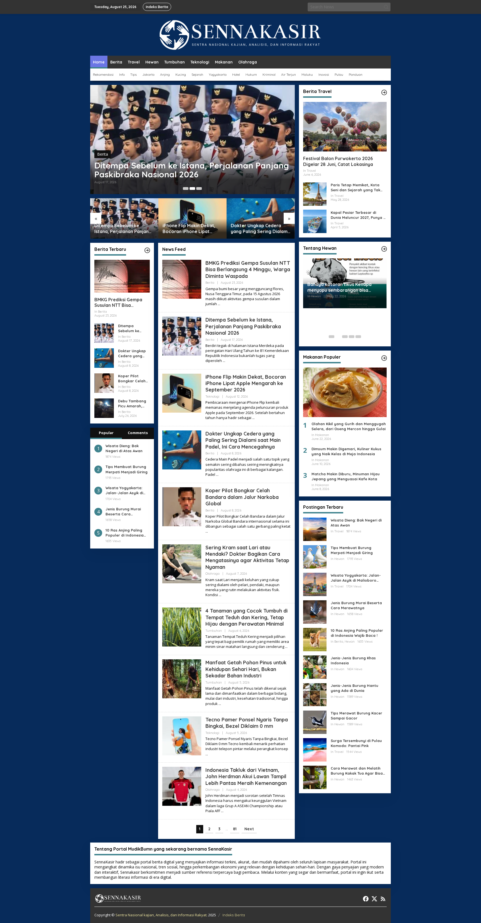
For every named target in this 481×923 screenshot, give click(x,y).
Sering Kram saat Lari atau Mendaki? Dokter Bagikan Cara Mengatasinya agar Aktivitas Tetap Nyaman (247, 557)
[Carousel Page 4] (351, 336)
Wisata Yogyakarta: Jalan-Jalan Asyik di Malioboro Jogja (124, 490)
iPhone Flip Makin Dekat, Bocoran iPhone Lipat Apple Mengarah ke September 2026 (189, 228)
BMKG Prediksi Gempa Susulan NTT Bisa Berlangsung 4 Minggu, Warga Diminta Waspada (121, 303)
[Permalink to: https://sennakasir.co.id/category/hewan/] (384, 249)
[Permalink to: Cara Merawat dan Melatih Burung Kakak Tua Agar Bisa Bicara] (315, 777)
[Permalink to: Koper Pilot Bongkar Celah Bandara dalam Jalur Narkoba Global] (104, 382)
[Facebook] (365, 898)
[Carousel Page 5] (358, 336)
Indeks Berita (233, 915)
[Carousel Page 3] (199, 188)
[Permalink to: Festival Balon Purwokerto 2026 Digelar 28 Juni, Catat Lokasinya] (345, 126)
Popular (106, 432)
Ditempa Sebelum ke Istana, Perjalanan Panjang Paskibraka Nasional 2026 (191, 170)
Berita (102, 154)
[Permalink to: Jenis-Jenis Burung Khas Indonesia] (315, 666)
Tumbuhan (213, 631)
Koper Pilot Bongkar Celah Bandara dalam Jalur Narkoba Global (133, 378)
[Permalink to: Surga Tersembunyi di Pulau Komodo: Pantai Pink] (315, 749)
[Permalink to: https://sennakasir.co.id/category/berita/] (147, 250)
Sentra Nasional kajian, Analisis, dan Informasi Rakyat (161, 914)
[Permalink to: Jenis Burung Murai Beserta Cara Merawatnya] (315, 611)
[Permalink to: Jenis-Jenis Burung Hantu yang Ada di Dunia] (315, 694)
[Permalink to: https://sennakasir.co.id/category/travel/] (384, 92)
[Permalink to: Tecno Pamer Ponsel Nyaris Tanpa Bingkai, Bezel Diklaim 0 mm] (181, 735)
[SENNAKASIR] (240, 34)
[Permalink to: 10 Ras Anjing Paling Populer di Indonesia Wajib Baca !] (315, 639)
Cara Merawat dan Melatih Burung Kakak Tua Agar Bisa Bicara (357, 771)
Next (249, 828)
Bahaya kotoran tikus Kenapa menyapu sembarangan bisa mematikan (339, 287)
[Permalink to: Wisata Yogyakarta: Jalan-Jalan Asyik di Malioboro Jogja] (315, 584)
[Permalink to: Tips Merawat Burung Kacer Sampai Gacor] (315, 721)
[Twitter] (374, 898)
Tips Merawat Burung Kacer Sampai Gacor (356, 715)
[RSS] (383, 898)
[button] (386, 7)
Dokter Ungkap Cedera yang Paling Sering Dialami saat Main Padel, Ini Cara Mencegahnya (260, 228)
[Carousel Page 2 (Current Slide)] (192, 188)
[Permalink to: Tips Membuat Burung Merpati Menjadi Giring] (315, 556)
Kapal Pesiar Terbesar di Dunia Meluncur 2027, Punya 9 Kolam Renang (358, 215)
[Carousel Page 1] (185, 188)
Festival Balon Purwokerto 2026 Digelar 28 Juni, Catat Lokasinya (338, 161)
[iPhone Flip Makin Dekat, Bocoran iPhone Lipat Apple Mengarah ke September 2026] (253, 417)
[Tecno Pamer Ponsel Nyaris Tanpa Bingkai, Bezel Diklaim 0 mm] (206, 754)
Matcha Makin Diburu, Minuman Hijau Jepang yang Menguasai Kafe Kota (345, 476)
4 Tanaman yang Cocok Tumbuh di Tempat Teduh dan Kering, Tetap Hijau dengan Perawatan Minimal (246, 617)
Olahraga (212, 574)
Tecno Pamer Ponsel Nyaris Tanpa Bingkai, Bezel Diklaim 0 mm (246, 722)
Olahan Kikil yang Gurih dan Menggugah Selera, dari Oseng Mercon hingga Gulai (348, 426)
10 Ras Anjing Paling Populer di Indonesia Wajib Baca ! (124, 533)
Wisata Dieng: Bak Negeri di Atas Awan (124, 448)
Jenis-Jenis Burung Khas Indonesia (353, 660)
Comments (138, 432)
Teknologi (212, 396)
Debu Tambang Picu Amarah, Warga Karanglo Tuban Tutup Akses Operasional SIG (133, 403)
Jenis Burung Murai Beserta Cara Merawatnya (123, 511)
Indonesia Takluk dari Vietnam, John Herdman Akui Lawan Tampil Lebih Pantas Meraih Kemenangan (246, 776)
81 (235, 828)
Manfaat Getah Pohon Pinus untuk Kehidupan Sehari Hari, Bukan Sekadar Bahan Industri (245, 669)
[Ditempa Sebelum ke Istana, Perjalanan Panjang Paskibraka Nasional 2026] (224, 360)
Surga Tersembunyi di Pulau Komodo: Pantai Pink (356, 743)
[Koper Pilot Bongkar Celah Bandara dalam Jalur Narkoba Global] (206, 531)
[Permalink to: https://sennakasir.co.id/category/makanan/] (384, 358)
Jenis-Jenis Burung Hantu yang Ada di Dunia (354, 688)
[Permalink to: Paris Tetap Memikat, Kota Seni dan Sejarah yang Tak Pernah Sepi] (315, 193)
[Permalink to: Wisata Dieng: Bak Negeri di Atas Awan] (315, 529)
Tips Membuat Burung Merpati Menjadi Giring (126, 469)
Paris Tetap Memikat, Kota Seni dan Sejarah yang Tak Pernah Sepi (355, 187)
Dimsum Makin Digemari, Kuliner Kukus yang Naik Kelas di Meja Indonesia (346, 451)
